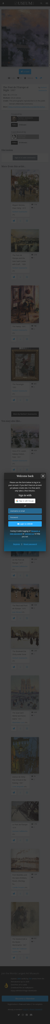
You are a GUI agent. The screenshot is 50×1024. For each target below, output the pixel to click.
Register (16, 544)
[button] (25, 501)
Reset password (30, 544)
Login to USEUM (26, 524)
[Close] (43, 476)
